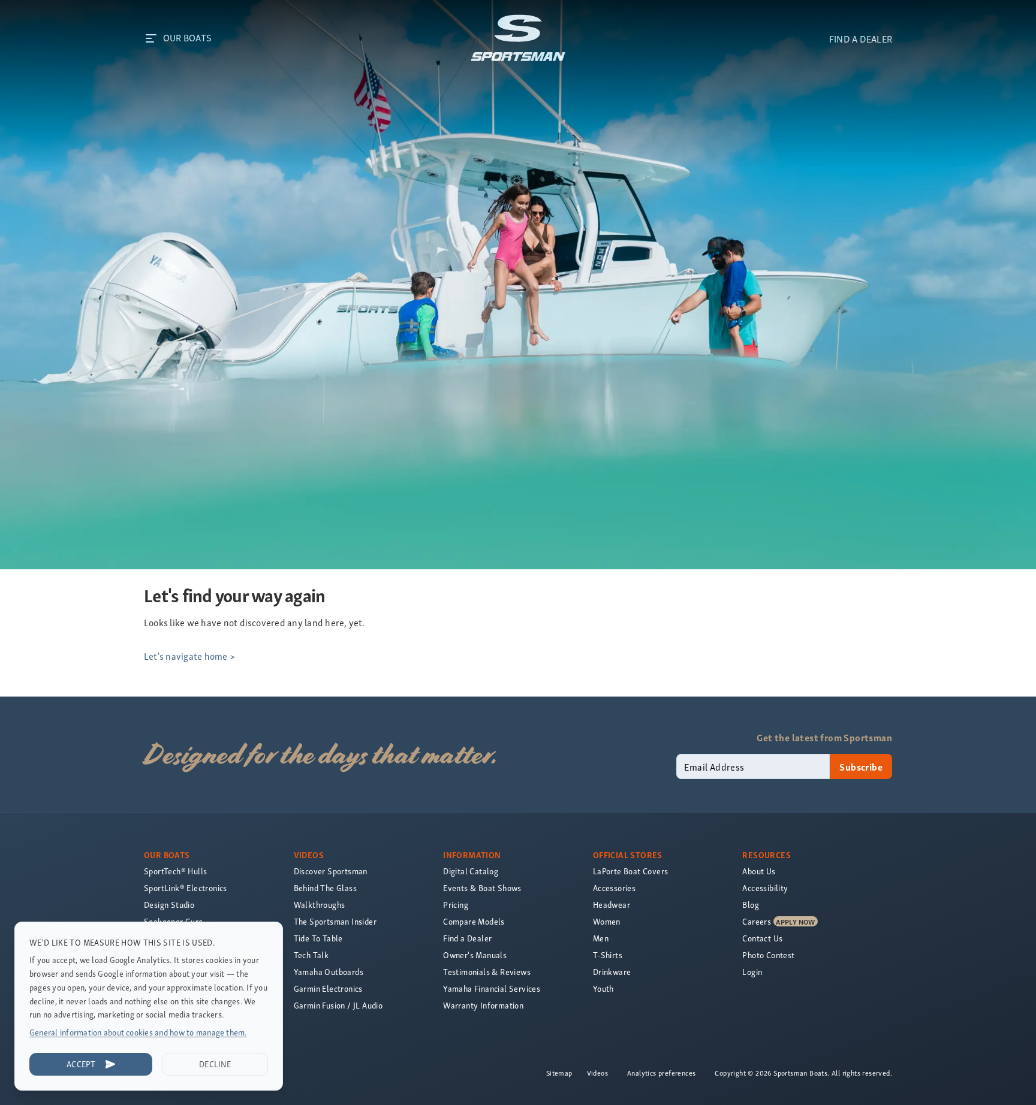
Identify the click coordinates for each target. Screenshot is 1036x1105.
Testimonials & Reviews (487, 971)
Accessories (614, 887)
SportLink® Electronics (185, 887)
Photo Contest (768, 955)
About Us (758, 871)
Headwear (611, 904)
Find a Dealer (467, 938)
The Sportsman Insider (335, 921)
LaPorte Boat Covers (630, 871)
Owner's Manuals (475, 955)
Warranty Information (483, 1005)
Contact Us (762, 938)
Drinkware (612, 971)
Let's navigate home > (189, 655)
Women (607, 921)
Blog (750, 904)
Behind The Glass (325, 887)
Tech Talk (311, 955)
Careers (756, 921)
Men (601, 938)
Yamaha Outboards (328, 971)
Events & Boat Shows (482, 887)
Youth (603, 988)
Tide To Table (318, 938)
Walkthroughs (319, 904)
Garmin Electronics (328, 988)
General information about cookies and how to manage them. (138, 1032)
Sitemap (559, 1072)
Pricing (455, 904)
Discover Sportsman (331, 871)
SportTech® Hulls (175, 871)
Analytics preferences (661, 1072)
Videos (597, 1072)
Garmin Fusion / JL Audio (338, 1005)
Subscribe (861, 766)
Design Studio (169, 904)
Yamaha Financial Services (491, 988)
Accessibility (765, 887)
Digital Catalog (470, 871)
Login (752, 971)
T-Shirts (607, 955)
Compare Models (474, 921)
